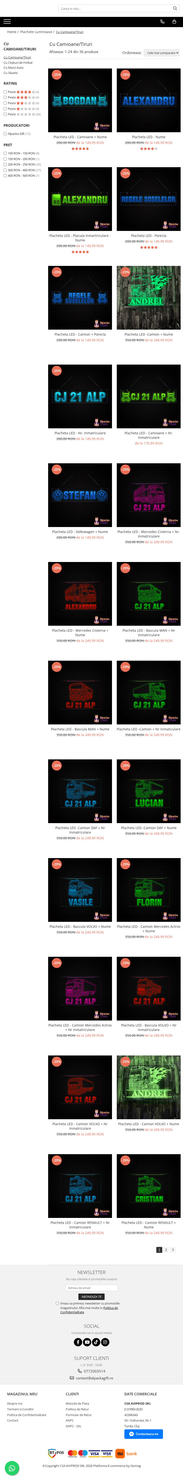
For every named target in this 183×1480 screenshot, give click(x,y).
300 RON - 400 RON (21, 170)
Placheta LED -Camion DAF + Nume (149, 827)
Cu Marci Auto (14, 67)
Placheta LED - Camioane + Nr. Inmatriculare (149, 435)
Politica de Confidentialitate (26, 1415)
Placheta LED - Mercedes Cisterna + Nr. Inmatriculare (148, 533)
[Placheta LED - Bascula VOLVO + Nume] (80, 890)
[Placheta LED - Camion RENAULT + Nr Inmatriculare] (80, 1186)
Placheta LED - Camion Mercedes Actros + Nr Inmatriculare (80, 1027)
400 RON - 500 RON (21, 175)
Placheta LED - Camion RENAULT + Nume (149, 1224)
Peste (12, 92)
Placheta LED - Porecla (148, 235)
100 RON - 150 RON (21, 153)
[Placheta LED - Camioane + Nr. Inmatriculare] (149, 396)
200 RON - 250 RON (21, 164)
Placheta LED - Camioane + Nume (80, 137)
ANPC (70, 1420)
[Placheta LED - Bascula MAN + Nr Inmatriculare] (149, 594)
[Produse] (8, 22)
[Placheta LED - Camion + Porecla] (80, 298)
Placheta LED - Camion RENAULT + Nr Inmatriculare (80, 1224)
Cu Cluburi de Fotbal (18, 62)
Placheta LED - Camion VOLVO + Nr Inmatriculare (80, 1126)
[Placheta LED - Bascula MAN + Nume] (80, 692)
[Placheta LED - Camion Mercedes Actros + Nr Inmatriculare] (80, 989)
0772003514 (94, 1371)
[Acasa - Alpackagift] (27, 8)
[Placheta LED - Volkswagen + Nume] (80, 495)
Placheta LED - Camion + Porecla (80, 334)
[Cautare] (175, 8)
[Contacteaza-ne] (162, 21)
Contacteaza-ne (147, 1434)
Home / (13, 31)
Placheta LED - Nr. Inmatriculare (80, 433)
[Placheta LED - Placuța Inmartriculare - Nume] (80, 199)
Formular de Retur (79, 1415)
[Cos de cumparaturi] (174, 21)
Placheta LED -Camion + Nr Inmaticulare (149, 729)
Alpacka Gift (16, 134)
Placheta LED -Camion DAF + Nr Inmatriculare (80, 830)
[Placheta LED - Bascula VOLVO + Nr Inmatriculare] (149, 989)
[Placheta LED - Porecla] (149, 199)
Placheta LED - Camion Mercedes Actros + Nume (148, 928)
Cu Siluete (11, 73)
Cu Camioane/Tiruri (17, 57)
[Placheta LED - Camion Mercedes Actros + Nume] (149, 890)
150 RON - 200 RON (21, 159)
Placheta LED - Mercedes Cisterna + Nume (80, 632)
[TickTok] (96, 1342)
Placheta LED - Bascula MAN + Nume (80, 729)
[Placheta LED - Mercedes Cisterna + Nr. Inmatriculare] (149, 495)
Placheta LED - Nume (148, 137)
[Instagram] (105, 1342)
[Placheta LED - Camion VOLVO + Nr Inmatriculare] (80, 1087)
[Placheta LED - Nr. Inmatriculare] (80, 396)
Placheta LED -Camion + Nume (149, 334)
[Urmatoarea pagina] (173, 1250)
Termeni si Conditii (20, 1409)
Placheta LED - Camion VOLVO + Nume (148, 1124)
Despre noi (14, 1403)
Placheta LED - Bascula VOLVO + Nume (80, 926)
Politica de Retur (77, 1409)
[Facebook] (78, 1342)
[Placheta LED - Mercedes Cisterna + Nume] (80, 594)
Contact (12, 1420)
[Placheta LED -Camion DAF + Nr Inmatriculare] (80, 791)
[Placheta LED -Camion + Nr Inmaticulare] (149, 692)
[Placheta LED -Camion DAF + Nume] (149, 791)
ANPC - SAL (73, 1426)
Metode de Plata (77, 1403)
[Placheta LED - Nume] (149, 100)
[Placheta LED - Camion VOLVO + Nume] (149, 1087)
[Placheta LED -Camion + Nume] (149, 298)
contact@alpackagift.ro (94, 1378)
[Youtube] (87, 1342)
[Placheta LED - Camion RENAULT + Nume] (149, 1186)
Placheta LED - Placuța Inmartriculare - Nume (80, 237)
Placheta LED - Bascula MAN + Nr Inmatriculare (148, 632)
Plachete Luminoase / (37, 31)
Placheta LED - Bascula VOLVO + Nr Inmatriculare (149, 1027)
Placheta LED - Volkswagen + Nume (80, 531)
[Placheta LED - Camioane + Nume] (80, 100)
